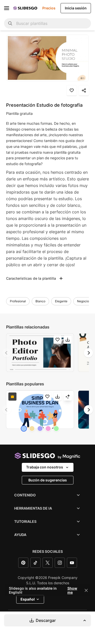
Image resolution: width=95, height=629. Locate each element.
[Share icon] (84, 90)
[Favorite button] (72, 90)
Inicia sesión (76, 8)
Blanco (40, 301)
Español (28, 599)
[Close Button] (86, 590)
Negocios (83, 301)
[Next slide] (88, 352)
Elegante (61, 301)
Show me (72, 590)
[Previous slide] (6, 352)
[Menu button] (6, 8)
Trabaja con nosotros (44, 467)
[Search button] (10, 23)
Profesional (18, 301)
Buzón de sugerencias (47, 480)
